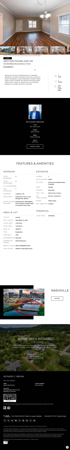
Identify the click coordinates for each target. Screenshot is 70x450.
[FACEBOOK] (4, 420)
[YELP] (30, 420)
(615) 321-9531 (35, 131)
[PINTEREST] (23, 420)
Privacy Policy (61, 416)
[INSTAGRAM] (8, 420)
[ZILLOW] (27, 420)
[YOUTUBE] (15, 420)
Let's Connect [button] (35, 356)
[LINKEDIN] (12, 420)
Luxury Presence (36, 416)
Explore (57, 298)
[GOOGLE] (34, 420)
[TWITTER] (19, 420)
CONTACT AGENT (35, 146)
